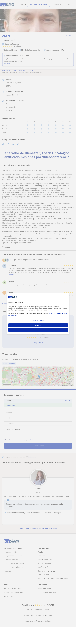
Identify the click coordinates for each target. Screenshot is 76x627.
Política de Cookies (54, 313)
